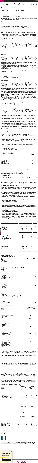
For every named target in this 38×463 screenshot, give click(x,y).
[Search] (31, 8)
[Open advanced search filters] (33, 8)
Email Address (3, 457)
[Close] (11, 451)
